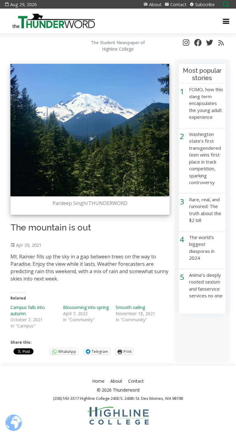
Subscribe (204, 4)
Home (98, 381)
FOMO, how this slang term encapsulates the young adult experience (206, 103)
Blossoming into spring (86, 307)
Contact (178, 4)
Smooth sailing (130, 307)
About (155, 4)
